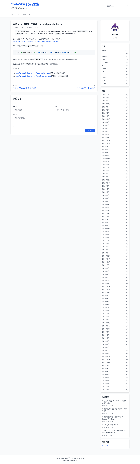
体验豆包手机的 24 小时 (110, 425)
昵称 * (15, 106)
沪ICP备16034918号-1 (70, 461)
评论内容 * (16, 114)
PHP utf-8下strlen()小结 (86, 88)
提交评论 (90, 130)
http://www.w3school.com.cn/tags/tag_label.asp (32, 73)
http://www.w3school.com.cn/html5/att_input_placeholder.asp (35, 41)
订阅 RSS (108, 446)
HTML (30, 27)
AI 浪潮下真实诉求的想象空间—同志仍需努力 (114, 410)
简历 (24, 14)
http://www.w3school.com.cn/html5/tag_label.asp (33, 76)
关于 (30, 14)
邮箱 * (57, 106)
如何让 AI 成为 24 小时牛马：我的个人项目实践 (114, 402)
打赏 (18, 14)
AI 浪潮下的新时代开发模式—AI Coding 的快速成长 (113, 418)
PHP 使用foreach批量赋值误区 (24, 88)
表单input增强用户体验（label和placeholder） (38, 24)
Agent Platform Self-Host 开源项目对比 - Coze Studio (114, 431)
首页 (12, 14)
